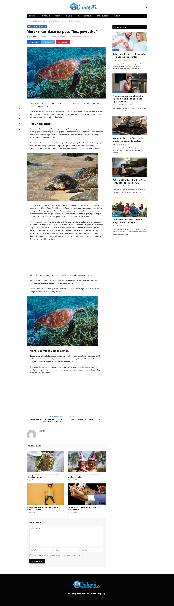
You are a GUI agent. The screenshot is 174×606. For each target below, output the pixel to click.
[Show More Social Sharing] (72, 42)
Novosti (32, 16)
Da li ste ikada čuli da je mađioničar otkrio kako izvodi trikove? (85, 508)
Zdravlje (116, 50)
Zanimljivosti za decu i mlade (36, 26)
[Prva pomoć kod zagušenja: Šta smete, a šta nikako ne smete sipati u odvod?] (129, 83)
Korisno (69, 16)
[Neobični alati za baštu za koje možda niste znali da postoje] (129, 125)
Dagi (113, 144)
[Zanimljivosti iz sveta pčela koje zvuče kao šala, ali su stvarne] (45, 461)
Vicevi (57, 16)
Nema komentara (77, 36)
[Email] (20, 129)
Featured (116, 134)
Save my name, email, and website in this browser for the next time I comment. (58, 555)
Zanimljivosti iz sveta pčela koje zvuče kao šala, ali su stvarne (43, 476)
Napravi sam (117, 92)
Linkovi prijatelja (98, 594)
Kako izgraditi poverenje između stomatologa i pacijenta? (128, 55)
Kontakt (117, 16)
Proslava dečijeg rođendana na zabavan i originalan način (84, 476)
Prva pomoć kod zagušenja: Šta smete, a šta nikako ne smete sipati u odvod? (127, 99)
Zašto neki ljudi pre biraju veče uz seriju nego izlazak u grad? (129, 181)
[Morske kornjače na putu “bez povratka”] (66, 73)
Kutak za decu (102, 16)
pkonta (34, 36)
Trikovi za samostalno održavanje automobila (85, 419)
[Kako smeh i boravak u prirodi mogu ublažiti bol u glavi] (129, 207)
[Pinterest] (20, 124)
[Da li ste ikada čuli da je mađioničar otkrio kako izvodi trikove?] (87, 494)
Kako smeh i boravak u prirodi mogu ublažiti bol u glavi (127, 221)
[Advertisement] (66, 257)
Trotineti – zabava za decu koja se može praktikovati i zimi (42, 508)
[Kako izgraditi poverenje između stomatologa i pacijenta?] (129, 41)
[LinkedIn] (20, 119)
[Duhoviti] (62, 6)
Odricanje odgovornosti (78, 594)
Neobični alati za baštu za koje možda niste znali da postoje (127, 139)
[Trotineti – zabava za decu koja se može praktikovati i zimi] (45, 494)
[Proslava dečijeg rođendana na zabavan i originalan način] (87, 461)
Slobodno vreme (84, 16)
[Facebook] (20, 108)
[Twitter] (20, 113)
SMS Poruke (45, 16)
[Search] (146, 7)
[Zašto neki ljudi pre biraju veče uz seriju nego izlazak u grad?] (129, 167)
